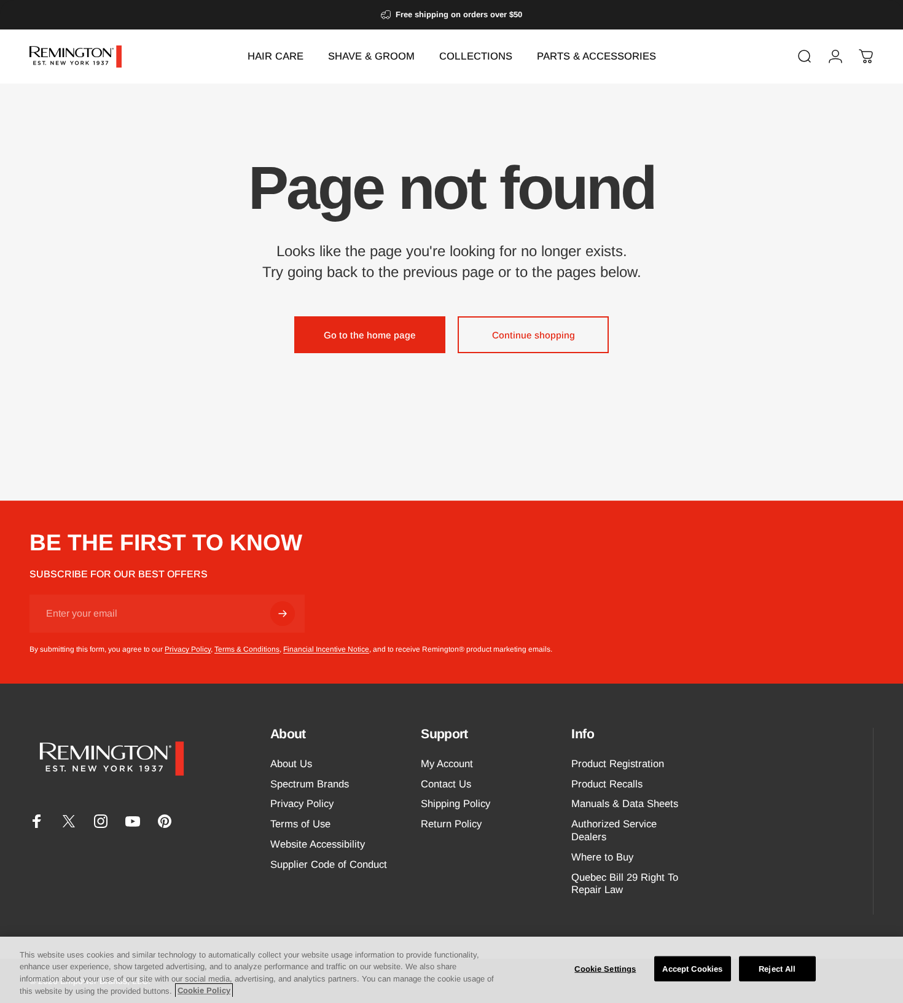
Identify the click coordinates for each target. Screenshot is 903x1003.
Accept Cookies (692, 969)
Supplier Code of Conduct (328, 864)
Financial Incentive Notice (326, 649)
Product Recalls (607, 784)
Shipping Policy (455, 804)
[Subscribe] (282, 613)
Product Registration (617, 764)
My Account (447, 764)
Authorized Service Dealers (614, 831)
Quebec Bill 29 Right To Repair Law (624, 884)
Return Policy (451, 824)
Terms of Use (300, 824)
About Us (291, 764)
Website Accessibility (317, 845)
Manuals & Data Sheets (624, 804)
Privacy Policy (188, 649)
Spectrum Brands (309, 784)
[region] (451, 970)
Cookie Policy (204, 990)
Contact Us (446, 784)
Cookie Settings (605, 969)
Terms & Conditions (247, 649)
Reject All (777, 969)
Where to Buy (602, 857)
